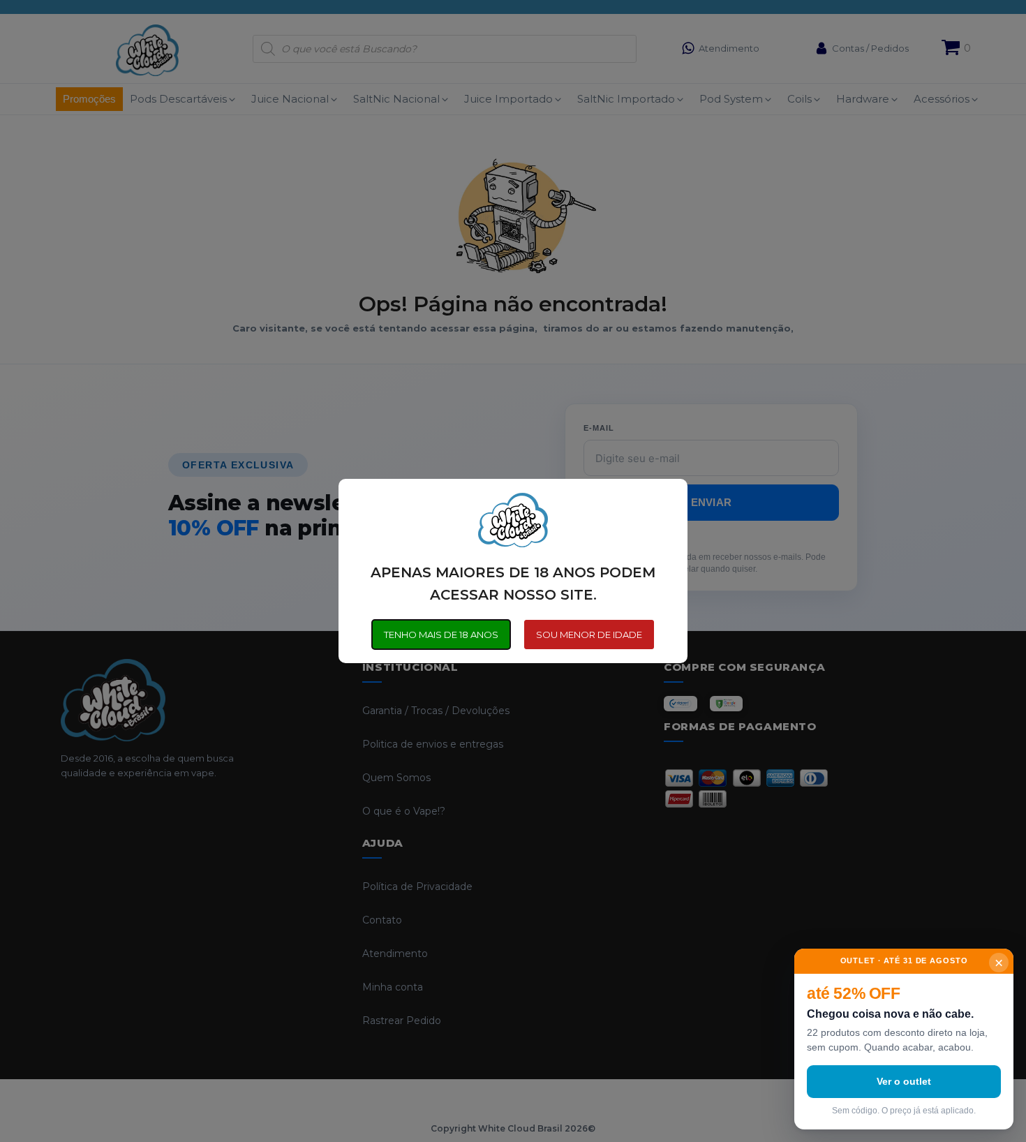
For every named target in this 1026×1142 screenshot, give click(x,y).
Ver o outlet (904, 1081)
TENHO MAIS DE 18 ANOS (441, 634)
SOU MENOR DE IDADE (589, 634)
